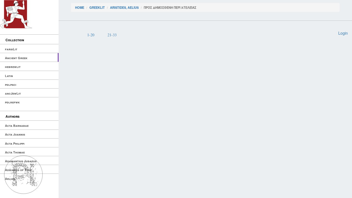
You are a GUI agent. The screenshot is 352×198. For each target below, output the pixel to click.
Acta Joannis (15, 134)
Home (79, 7)
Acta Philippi (14, 143)
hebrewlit (13, 67)
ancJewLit (13, 93)
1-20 (90, 34)
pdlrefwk (12, 102)
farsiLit (11, 49)
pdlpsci (10, 84)
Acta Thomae (15, 152)
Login (343, 33)
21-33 (112, 34)
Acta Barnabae (17, 125)
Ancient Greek (16, 58)
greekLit (97, 7)
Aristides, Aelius (124, 7)
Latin (9, 76)
